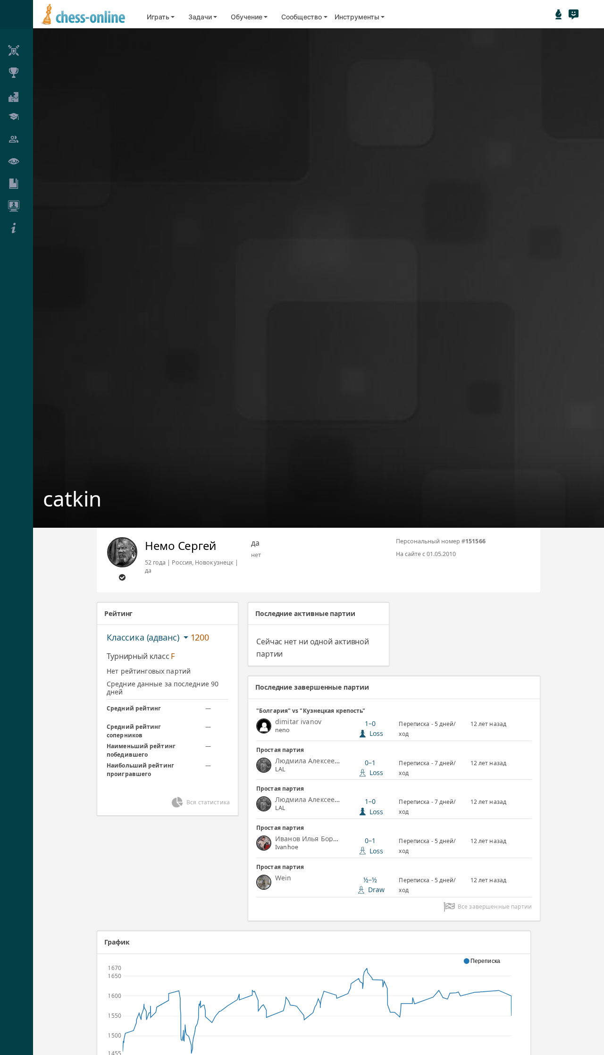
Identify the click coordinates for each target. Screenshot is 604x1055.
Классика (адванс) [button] (144, 637)
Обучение (246, 17)
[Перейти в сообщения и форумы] (573, 14)
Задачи (200, 17)
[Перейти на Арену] (558, 14)
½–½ (374, 884)
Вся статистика (208, 802)
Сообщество (301, 17)
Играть (158, 17)
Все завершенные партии (495, 907)
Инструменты (357, 17)
